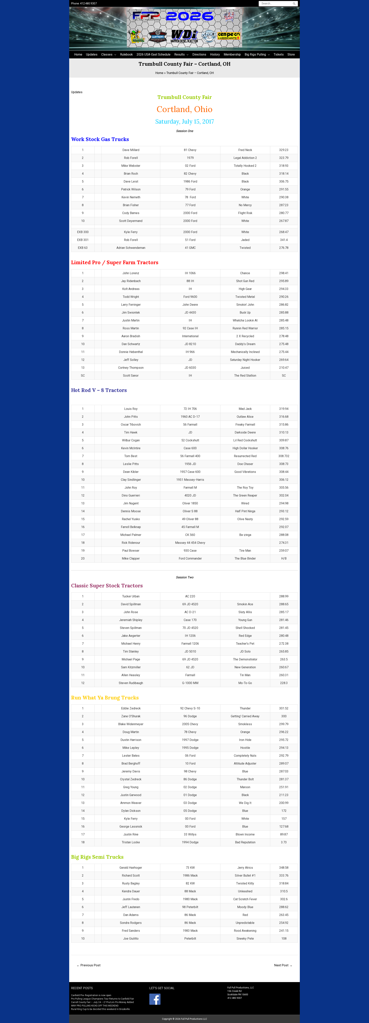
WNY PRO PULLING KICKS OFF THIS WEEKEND (95, 1005)
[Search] (294, 3)
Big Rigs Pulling (255, 54)
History (215, 54)
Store (291, 54)
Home (78, 54)
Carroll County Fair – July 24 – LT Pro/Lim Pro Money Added (102, 1002)
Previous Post (88, 965)
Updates (91, 54)
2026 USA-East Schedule (153, 54)
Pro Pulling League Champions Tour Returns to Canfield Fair (102, 998)
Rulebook (126, 54)
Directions (199, 54)
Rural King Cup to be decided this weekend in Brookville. (100, 1009)
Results (179, 54)
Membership (232, 54)
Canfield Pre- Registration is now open (91, 995)
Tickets (279, 54)
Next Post (283, 965)
